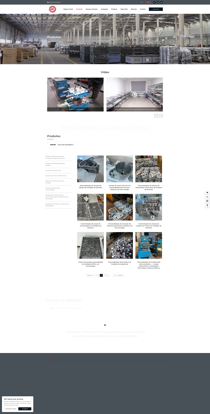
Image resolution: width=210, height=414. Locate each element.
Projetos (114, 9)
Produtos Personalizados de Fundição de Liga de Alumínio (89, 378)
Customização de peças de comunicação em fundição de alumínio (90, 226)
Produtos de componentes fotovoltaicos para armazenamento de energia (57, 196)
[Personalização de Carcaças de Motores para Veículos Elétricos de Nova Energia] (119, 207)
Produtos (79, 9)
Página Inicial (68, 9)
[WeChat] (207, 201)
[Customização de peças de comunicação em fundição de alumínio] (90, 207)
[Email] (207, 192)
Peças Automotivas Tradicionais (56, 175)
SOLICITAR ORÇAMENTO (156, 10)
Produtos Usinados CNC (53, 170)
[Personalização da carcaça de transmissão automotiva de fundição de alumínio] (148, 169)
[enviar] (132, 344)
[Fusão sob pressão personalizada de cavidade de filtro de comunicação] (90, 245)
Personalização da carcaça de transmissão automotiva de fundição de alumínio (148, 187)
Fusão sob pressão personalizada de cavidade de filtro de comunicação (90, 264)
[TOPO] (207, 205)
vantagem (104, 9)
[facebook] (154, 2)
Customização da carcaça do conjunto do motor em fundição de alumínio (149, 226)
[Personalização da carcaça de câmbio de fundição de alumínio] (90, 169)
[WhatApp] (207, 197)
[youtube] (158, 2)
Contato (143, 9)
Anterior (89, 275)
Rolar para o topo (158, 409)
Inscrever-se (157, 391)
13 (114, 275)
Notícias (134, 9)
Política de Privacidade (101, 409)
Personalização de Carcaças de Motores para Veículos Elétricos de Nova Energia (119, 226)
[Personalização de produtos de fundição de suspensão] (119, 245)
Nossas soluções (92, 9)
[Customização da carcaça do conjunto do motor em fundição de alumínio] (148, 207)
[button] (156, 115)
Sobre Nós (124, 9)
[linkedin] (161, 2)
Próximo (120, 275)
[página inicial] (52, 9)
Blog (48, 386)
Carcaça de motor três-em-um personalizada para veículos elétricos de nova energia (120, 187)
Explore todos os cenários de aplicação (71, 308)
